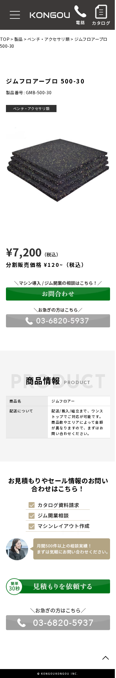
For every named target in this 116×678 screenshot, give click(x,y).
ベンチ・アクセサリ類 (31, 108)
